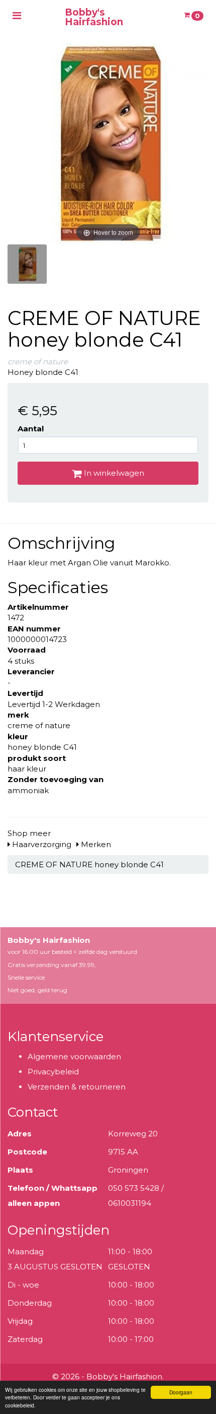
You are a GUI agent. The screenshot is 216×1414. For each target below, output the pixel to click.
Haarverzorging (40, 844)
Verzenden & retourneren (77, 1086)
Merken (95, 844)
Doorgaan (180, 1392)
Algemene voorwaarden (74, 1056)
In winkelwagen (113, 473)
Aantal (31, 428)
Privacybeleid (53, 1071)
